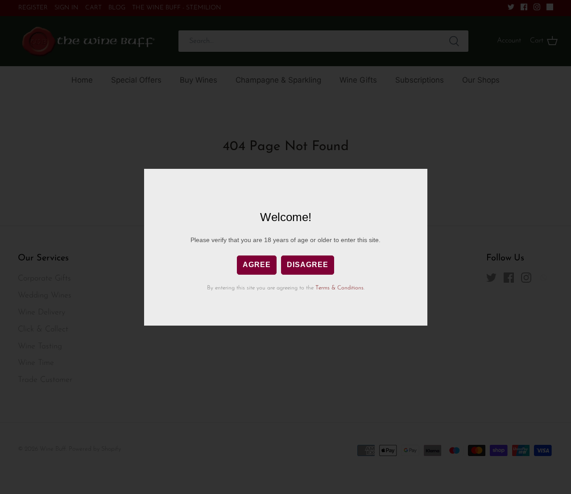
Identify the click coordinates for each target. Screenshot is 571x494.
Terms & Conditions (339, 288)
